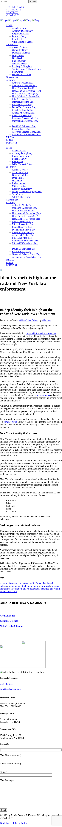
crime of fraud (10, 422)
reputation (35, 588)
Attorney (12, 583)
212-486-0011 (12, 15)
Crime (38, 583)
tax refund (55, 588)
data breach (48, 583)
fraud (10, 586)
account (3, 583)
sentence (45, 588)
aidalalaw (46, 320)
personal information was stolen (41, 333)
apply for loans (43, 395)
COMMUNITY (13, 9)
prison (26, 588)
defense (3, 586)
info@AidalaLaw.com (10, 689)
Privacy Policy (20, 823)
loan (30, 586)
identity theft (20, 586)
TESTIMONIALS (15, 7)
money (36, 586)
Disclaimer (5, 823)
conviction (23, 583)
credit (31, 583)
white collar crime (8, 591)
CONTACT (12, 12)
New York (45, 586)
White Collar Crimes (28, 320)
